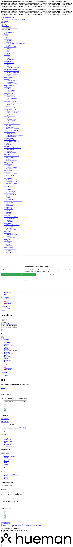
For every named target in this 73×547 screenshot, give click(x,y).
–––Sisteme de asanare (10, 169)
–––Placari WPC (9, 202)
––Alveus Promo (9, 226)
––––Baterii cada (9, 92)
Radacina (7, 34)
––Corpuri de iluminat (10, 183)
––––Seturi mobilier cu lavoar (12, 148)
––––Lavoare (8, 223)
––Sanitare (7, 58)
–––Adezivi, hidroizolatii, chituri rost (14, 43)
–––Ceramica (8, 39)
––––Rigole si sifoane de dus (12, 124)
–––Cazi (6, 79)
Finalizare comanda (11, 324)
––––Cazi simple (9, 82)
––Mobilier (7, 144)
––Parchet (7, 188)
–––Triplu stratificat (9, 193)
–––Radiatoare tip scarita (11, 181)
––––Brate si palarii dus (11, 112)
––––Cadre (7, 75)
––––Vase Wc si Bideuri (11, 217)
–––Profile (7, 56)
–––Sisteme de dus (9, 106)
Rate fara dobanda (9, 456)
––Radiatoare (8, 178)
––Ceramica (7, 48)
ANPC (6, 477)
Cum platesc (7, 438)
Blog (5, 462)
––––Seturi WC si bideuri (11, 67)
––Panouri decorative (10, 199)
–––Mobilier (7, 42)
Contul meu (4, 24)
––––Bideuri (7, 64)
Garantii (6, 457)
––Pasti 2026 (8, 228)
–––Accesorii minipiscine (11, 141)
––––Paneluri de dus (10, 109)
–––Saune (7, 210)
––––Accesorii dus (9, 116)
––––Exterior (8, 164)
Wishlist (3, 22)
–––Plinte (7, 55)
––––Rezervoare (9, 221)
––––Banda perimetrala (10, 167)
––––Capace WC (9, 63)
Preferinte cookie (5, 391)
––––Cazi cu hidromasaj (11, 83)
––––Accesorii (8, 77)
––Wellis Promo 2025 (10, 47)
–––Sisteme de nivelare (10, 173)
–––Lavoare (7, 87)
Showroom (7, 459)
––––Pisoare (7, 66)
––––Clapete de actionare (11, 74)
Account (3, 299)
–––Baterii (7, 88)
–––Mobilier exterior (10, 152)
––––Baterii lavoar (9, 90)
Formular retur (8, 444)
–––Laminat (7, 189)
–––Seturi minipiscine (10, 140)
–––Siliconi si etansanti (10, 160)
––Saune (6, 143)
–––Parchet (7, 45)
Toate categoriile (9, 32)
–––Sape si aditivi (9, 175)
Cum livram (7, 439)
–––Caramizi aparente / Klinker (13, 201)
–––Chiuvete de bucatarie (11, 128)
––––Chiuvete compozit (11, 130)
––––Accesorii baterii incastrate (13, 103)
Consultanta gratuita (9, 446)
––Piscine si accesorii (10, 136)
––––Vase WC (8, 61)
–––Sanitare (7, 40)
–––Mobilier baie (9, 146)
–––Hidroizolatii (8, 162)
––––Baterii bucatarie (10, 100)
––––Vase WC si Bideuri (11, 254)
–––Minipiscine (8, 138)
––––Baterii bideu (9, 95)
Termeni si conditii (9, 474)
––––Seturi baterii (9, 104)
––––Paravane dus (9, 218)
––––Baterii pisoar (9, 96)
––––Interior (7, 165)
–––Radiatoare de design (11, 180)
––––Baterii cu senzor (10, 101)
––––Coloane (8, 151)
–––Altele (7, 177)
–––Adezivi (7, 159)
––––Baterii (7, 220)
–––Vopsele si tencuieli (10, 170)
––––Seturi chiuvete (9, 133)
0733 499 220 (24, 19)
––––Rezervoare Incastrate (11, 71)
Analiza (38, 281)
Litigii (6, 479)
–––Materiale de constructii (11, 225)
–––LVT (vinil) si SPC (10, 194)
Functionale (29, 281)
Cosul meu (8, 303)
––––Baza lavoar (9, 149)
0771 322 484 (5, 422)
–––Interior (7, 185)
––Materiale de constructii (11, 156)
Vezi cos (3, 324)
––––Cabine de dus (9, 120)
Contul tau (7, 464)
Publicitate (46, 281)
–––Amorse (7, 172)
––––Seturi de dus (9, 114)
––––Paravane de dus (10, 119)
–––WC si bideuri (9, 59)
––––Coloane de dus (10, 108)
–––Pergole (7, 154)
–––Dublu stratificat (9, 191)
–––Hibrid (7, 196)
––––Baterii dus (8, 93)
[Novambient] (5, 339)
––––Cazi (7, 215)
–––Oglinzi (7, 125)
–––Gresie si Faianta (10, 229)
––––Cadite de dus (9, 122)
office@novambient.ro (8, 17)
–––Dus (6, 117)
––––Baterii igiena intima (11, 98)
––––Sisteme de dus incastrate (12, 111)
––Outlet (6, 37)
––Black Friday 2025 (10, 205)
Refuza (36, 278)
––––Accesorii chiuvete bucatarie (13, 135)
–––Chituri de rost (9, 157)
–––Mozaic (7, 53)
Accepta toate (18, 274)
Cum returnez (8, 441)
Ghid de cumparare (9, 443)
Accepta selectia (54, 274)
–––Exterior (7, 186)
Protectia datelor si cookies (11, 476)
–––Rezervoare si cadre (10, 69)
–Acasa (6, 35)
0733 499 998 (5, 419)
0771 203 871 (23, 428)
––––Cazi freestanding (10, 80)
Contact (6, 461)
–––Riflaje (7, 204)
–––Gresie (7, 50)
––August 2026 (8, 247)
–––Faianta (7, 51)
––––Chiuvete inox (9, 132)
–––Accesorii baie (9, 127)
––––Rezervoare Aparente (11, 72)
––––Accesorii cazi (9, 85)
